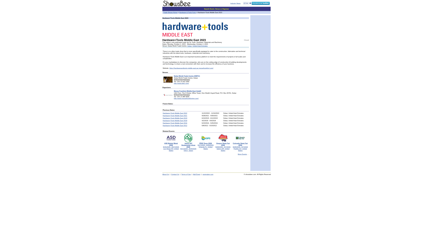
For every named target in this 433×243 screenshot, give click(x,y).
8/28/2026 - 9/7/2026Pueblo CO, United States (240, 146)
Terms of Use (186, 174)
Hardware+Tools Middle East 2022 (175, 113)
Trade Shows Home (170, 12)
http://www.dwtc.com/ (181, 83)
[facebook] (247, 4)
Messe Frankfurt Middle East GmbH (187, 91)
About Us (165, 174)
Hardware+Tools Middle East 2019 (175, 118)
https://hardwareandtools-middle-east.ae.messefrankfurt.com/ (191, 68)
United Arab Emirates (200, 46)
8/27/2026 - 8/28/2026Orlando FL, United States (206, 146)
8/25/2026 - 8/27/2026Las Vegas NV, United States (171, 146)
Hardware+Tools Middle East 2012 (175, 125)
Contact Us (175, 174)
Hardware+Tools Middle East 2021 (175, 116)
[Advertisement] (206, 164)
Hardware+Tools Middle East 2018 (175, 121)
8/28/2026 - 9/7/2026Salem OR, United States (222, 146)
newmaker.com (208, 174)
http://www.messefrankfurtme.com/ (186, 98)
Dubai (189, 46)
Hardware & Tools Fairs (187, 12)
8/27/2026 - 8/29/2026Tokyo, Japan (188, 146)
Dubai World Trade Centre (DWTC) (187, 76)
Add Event (196, 174)
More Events (242, 154)
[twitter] (261, 4)
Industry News (235, 3)
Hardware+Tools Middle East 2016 (175, 123)
